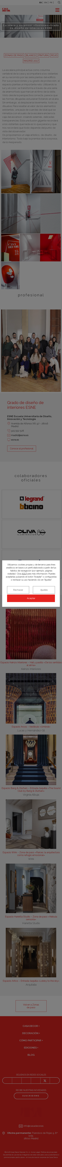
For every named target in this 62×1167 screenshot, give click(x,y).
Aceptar (31, 598)
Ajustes (44, 590)
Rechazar (18, 590)
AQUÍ (24, 574)
